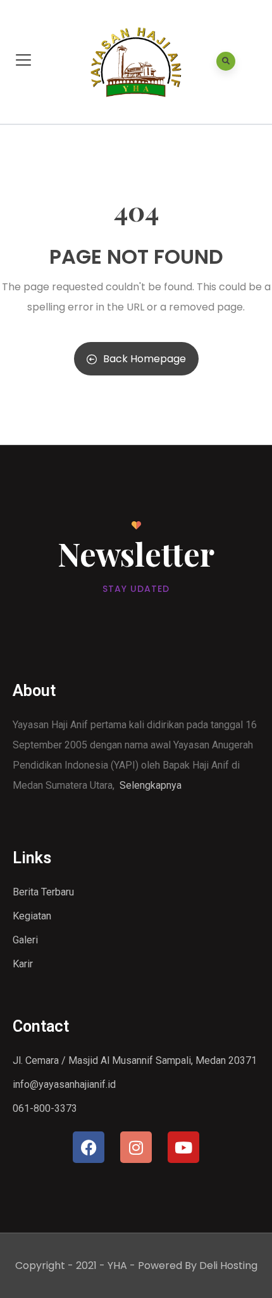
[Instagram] (136, 1147)
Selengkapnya (151, 785)
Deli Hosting (228, 1265)
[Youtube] (183, 1147)
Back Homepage (144, 358)
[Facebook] (88, 1147)
